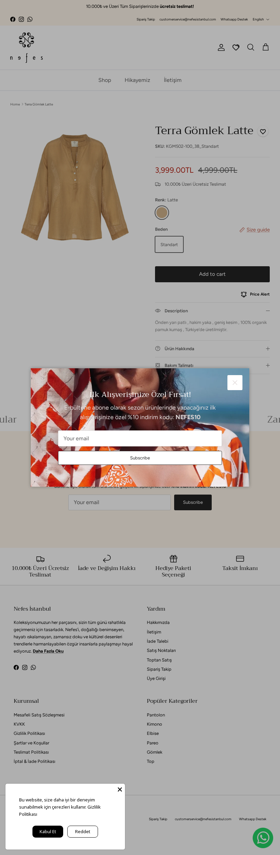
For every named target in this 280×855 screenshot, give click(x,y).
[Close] (119, 788)
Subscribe (140, 457)
